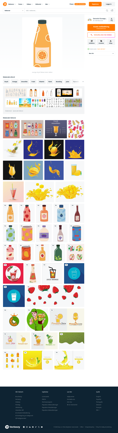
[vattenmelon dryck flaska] (10, 253)
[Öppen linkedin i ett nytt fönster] (30, 427)
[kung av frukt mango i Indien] (33, 170)
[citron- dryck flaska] (10, 233)
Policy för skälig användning (103, 427)
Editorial (38, 4)
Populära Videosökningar (50, 410)
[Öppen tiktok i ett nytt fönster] (36, 427)
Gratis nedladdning (101, 27)
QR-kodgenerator (20, 418)
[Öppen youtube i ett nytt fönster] (42, 427)
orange (14, 81)
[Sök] (107, 10)
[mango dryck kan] (26, 253)
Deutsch (98, 405)
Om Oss (69, 402)
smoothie (24, 81)
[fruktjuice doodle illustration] (76, 129)
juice (67, 81)
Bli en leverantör (72, 405)
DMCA (44, 399)
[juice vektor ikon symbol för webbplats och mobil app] (74, 273)
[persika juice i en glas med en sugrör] (13, 191)
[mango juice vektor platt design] (74, 170)
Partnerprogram (47, 402)
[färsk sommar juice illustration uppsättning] (75, 253)
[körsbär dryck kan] (76, 233)
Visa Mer (73, 103)
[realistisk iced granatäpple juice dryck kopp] (13, 273)
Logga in (108, 4)
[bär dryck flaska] (44, 233)
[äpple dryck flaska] (27, 213)
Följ (112, 20)
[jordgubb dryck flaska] (42, 253)
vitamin (41, 81)
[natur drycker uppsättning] (32, 129)
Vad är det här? (101, 49)
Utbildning (18, 407)
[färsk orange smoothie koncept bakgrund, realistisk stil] (56, 129)
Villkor (82, 427)
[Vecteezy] (5, 4)
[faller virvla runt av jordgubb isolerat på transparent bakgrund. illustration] (55, 296)
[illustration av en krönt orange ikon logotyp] (14, 319)
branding (59, 81)
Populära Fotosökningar (49, 407)
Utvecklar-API (19, 410)
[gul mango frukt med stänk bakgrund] (74, 149)
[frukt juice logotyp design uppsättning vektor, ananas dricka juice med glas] (67, 319)
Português (99, 402)
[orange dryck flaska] (10, 213)
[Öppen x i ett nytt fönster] (39, 427)
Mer (46, 4)
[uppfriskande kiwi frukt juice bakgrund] (71, 340)
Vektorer (11, 4)
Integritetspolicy (89, 427)
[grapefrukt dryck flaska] (44, 213)
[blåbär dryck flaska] (61, 213)
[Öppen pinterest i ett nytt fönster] (33, 427)
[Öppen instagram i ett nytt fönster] (27, 427)
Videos (29, 4)
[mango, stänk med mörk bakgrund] (54, 170)
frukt (33, 81)
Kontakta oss (71, 399)
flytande (76, 81)
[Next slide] (81, 81)
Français (98, 407)
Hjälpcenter (70, 396)
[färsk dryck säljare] (37, 319)
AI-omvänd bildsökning (22, 413)
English (98, 396)
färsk (50, 81)
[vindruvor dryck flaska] (60, 233)
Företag (17, 405)
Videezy (17, 402)
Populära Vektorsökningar (50, 405)
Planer (72, 4)
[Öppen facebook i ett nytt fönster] (24, 427)
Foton (20, 4)
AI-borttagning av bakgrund (24, 415)
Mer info (91, 53)
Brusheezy (18, 396)
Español (98, 399)
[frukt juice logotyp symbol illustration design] (52, 273)
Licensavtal (45, 396)
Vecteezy (18, 399)
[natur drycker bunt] (11, 129)
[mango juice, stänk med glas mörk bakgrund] (12, 170)
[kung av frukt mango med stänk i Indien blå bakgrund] (54, 149)
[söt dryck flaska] (77, 213)
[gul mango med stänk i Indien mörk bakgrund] (33, 149)
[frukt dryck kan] (27, 233)
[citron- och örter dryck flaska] (58, 253)
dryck (6, 81)
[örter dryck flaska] (33, 273)
